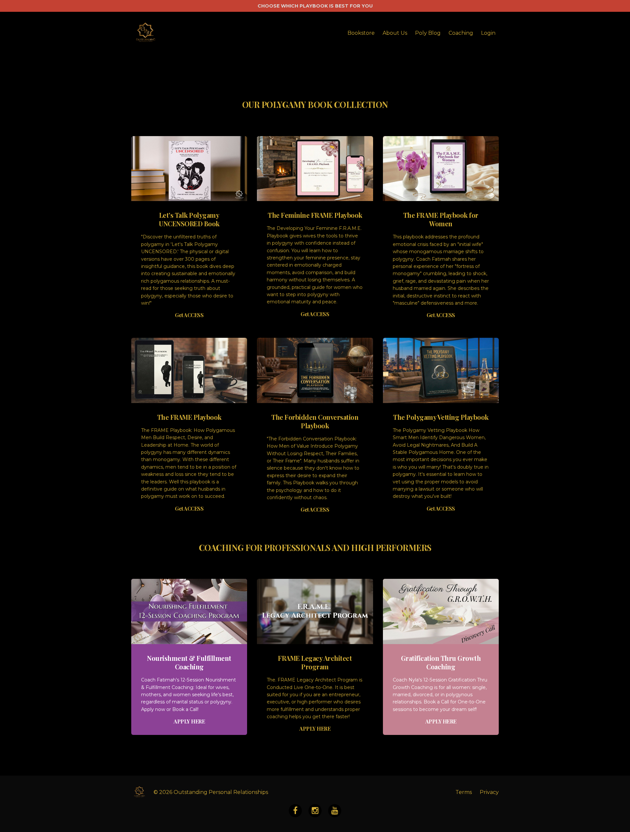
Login (488, 33)
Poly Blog (428, 33)
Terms (463, 792)
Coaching (461, 33)
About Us (395, 33)
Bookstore (361, 33)
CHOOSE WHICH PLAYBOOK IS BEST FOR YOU (315, 6)
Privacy (489, 792)
